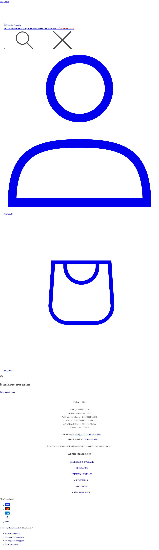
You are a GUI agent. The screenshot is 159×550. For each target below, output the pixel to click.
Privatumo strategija (12, 533)
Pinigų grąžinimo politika (14, 537)
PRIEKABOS (82, 468)
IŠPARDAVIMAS (82, 492)
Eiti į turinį (4, 2)
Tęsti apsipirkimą (7, 392)
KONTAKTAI (82, 486)
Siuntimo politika (11, 544)
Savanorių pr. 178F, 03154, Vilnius (86, 434)
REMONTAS (82, 480)
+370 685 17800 (90, 439)
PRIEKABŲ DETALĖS (82, 474)
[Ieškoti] (79, 41)
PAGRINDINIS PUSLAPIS (82, 462)
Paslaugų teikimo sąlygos (14, 541)
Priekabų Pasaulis (13, 528)
